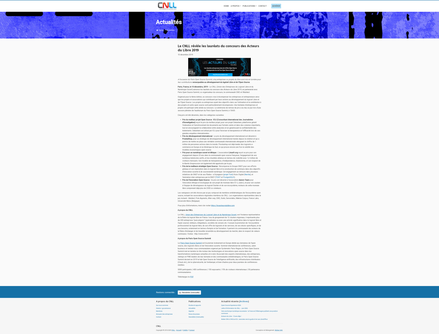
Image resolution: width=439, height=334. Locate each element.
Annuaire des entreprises (164, 314)
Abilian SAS (279, 330)
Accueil (178, 330)
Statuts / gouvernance (163, 308)
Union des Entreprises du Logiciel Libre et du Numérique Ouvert (211, 215)
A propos (235, 6)
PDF (191, 277)
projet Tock (228, 174)
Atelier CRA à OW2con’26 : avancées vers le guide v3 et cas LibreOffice (244, 319)
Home (226, 6)
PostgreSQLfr (228, 177)
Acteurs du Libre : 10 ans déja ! (231, 316)
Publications (249, 6)
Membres (159, 311)
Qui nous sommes (162, 305)
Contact (262, 6)
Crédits (185, 330)
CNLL (173, 330)
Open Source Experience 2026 (231, 305)
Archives (244, 301)
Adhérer (276, 6)
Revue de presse (194, 314)
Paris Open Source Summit (191, 243)
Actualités (170, 30)
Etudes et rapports (195, 305)
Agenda (191, 311)
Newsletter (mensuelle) (190, 293)
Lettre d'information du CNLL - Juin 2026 (234, 308)
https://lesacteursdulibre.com (223, 205)
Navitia (247, 174)
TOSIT (218, 177)
